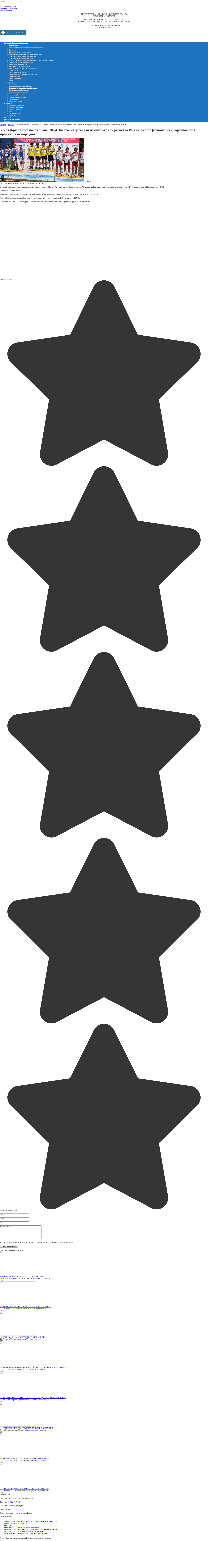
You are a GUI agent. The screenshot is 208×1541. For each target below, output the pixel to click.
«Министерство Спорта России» (16, 1523)
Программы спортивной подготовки (18, 90)
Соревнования (8, 103)
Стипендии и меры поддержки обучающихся (21, 62)
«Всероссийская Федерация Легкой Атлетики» (21, 1527)
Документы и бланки (14, 113)
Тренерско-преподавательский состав (23, 58)
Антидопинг (7, 117)
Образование (12, 51)
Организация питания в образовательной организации (23, 74)
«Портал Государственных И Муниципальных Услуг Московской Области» (32, 1529)
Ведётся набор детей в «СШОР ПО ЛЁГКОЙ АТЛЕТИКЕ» (22, 1276)
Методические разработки (16, 101)
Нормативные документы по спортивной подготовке (23, 88)
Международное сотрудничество (17, 72)
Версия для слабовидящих (15, 32)
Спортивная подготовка (10, 82)
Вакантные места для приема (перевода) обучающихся (23, 68)
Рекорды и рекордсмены (15, 78)
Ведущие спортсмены (14, 76)
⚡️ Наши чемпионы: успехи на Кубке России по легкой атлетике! (24, 1458)
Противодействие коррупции (12, 119)
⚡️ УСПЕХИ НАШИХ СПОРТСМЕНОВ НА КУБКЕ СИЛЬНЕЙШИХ (26, 1428)
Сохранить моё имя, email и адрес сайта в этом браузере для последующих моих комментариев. (38, 1242)
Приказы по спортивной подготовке (18, 94)
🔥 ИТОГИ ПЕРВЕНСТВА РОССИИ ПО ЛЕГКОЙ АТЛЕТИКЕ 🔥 (25, 1307)
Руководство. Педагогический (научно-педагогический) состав (26, 54)
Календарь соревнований (15, 109)
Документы (12, 49)
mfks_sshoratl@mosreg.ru (14, 1506)
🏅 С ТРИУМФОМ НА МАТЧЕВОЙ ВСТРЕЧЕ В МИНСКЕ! (23, 1337)
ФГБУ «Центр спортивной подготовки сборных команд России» (28, 1533)
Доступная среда (13, 70)
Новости (88, 181)
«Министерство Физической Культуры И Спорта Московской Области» (31, 1521)
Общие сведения (13, 45)
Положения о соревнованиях (16, 105)
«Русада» (7, 1525)
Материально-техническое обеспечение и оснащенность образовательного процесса (31, 60)
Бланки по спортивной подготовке (18, 97)
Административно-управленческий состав (24, 56)
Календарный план (14, 99)
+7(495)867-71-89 (13, 1502)
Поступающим (13, 84)
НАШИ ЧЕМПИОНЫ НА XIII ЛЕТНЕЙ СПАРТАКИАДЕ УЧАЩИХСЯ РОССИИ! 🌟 (33, 1398)
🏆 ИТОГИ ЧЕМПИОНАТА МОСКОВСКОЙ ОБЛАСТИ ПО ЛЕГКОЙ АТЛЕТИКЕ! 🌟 (33, 1367)
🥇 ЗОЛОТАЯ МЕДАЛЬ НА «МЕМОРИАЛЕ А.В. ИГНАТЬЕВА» (24, 1489)
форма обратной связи (24, 1513)
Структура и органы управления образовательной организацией (26, 47)
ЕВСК (10, 111)
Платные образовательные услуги (18, 64)
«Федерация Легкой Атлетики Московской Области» (24, 1531)
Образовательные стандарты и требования (20, 52)
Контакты (7, 121)
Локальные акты (13, 95)
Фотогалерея (12, 115)
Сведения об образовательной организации (16, 43)
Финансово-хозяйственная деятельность (19, 66)
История (11, 80)
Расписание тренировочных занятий (18, 92)
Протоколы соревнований (16, 107)
